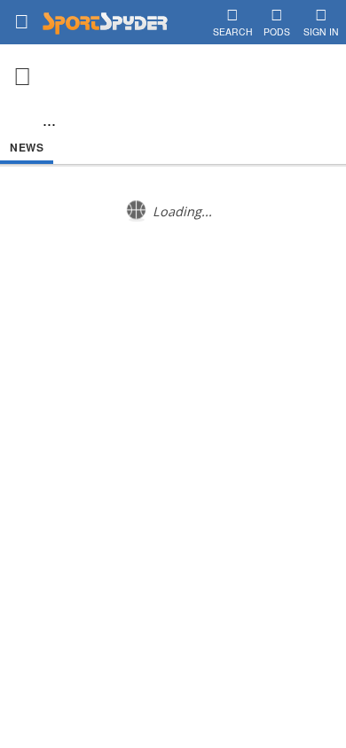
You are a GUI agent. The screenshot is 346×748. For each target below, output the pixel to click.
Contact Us (141, 336)
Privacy (253, 336)
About (89, 336)
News (26, 147)
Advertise (201, 336)
